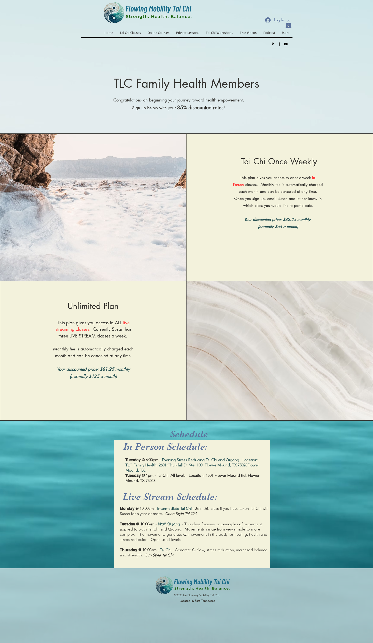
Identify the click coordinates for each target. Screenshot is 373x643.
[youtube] (286, 44)
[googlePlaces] (273, 44)
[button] (288, 24)
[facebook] (279, 44)
